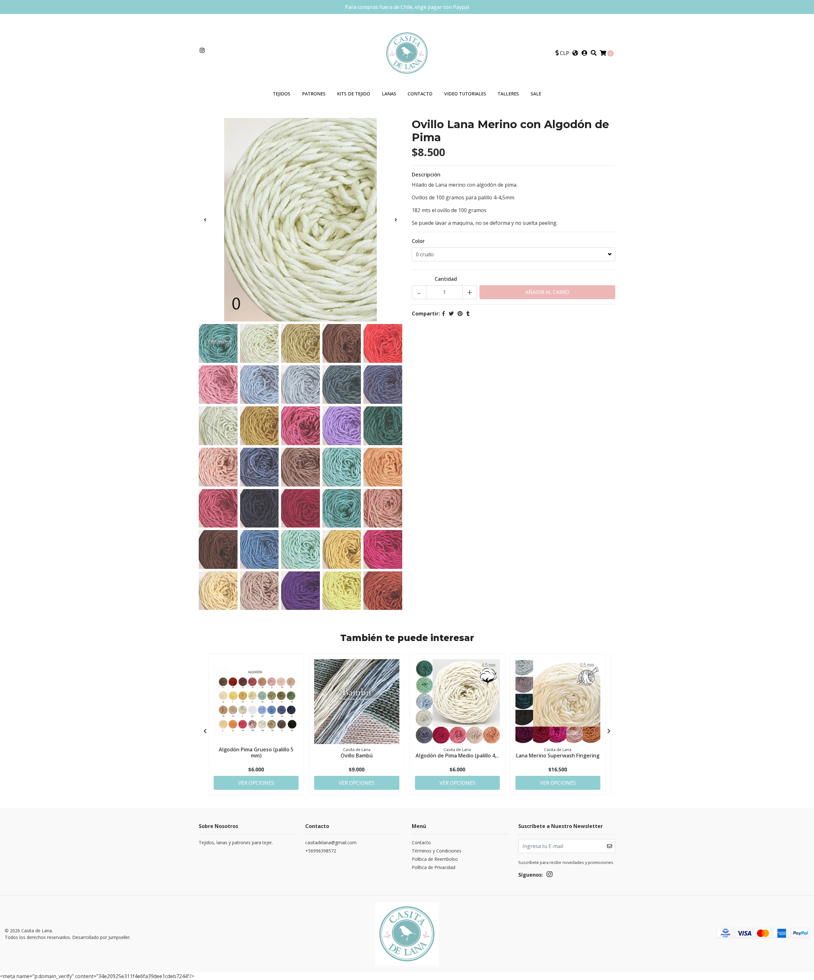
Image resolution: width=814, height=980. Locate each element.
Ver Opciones (256, 782)
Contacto (420, 94)
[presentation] (205, 219)
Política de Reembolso (435, 859)
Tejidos (281, 94)
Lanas (389, 94)
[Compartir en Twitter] (451, 313)
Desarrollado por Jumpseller (101, 937)
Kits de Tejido (353, 94)
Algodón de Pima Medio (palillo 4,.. (457, 755)
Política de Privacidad (433, 867)
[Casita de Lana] (407, 52)
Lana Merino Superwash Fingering (557, 755)
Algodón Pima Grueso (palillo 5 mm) (256, 752)
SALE (536, 94)
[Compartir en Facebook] (443, 313)
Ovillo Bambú (357, 755)
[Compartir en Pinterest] (460, 313)
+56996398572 (320, 851)
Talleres (508, 94)
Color (418, 241)
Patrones (314, 94)
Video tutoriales (465, 94)
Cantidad (446, 278)
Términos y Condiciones (436, 851)
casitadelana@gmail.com (330, 842)
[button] (562, 53)
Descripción (426, 174)
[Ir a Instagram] (202, 50)
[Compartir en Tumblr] (468, 313)
